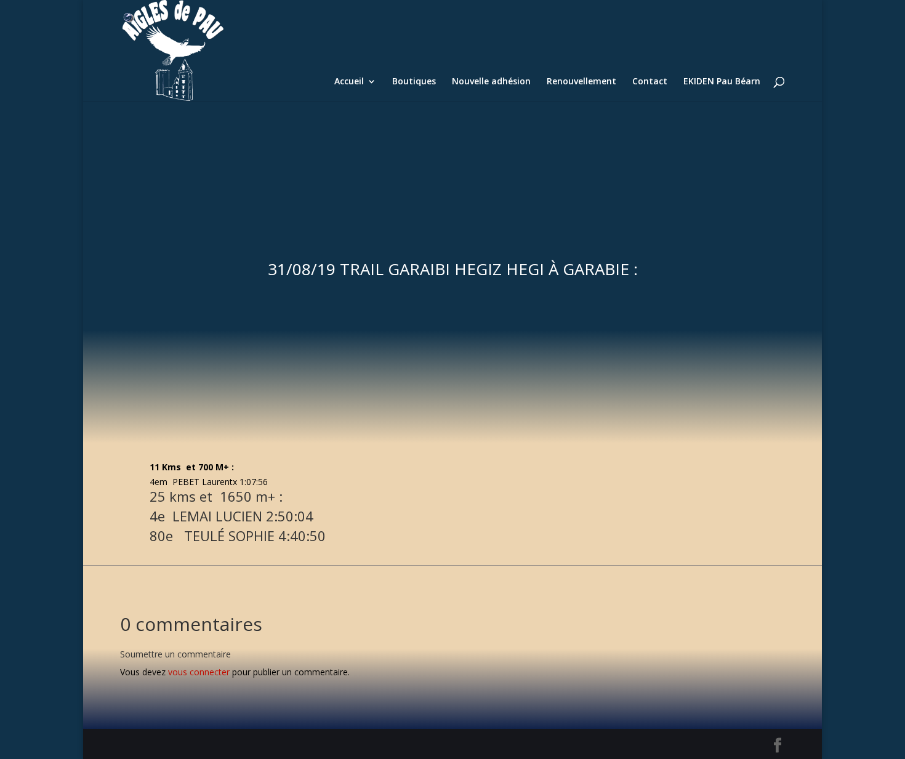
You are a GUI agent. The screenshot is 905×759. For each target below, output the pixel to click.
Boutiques (414, 82)
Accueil (349, 82)
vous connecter (199, 672)
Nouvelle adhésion (491, 82)
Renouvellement (581, 82)
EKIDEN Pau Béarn (721, 82)
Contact (649, 82)
